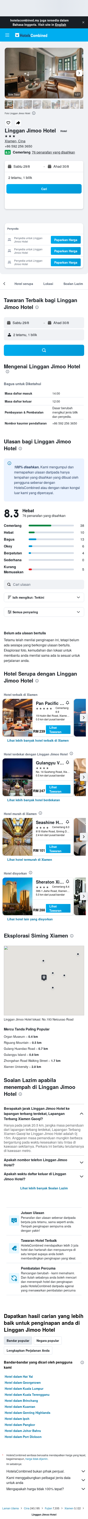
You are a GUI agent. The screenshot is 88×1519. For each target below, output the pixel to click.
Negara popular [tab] (48, 1340)
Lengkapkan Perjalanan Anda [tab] (28, 1350)
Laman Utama (10, 1508)
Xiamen (69, 1508)
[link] (38, 740)
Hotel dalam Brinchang (21, 1400)
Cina (26, 1508)
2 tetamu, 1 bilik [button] (20, 177)
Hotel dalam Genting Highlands (27, 1412)
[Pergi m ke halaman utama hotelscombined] (31, 35)
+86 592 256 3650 (18, 146)
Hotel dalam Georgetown (23, 1382)
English (60, 24)
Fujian (48, 1508)
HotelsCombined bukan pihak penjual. (35, 1471)
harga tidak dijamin (36, 1459)
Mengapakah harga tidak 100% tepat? (35, 1488)
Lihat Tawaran (55, 729)
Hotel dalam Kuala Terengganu (27, 1394)
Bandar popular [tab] (18, 1340)
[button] (83, 22)
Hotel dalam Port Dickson (23, 1436)
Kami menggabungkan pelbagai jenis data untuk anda (38, 1480)
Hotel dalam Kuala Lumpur (24, 1388)
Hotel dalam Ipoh (17, 1418)
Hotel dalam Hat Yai (19, 1376)
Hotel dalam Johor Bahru (23, 1430)
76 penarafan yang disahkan (53, 152)
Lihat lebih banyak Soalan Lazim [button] (44, 1188)
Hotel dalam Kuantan (20, 1406)
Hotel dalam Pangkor (20, 1424)
